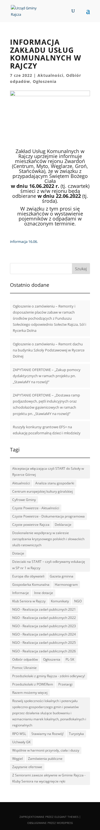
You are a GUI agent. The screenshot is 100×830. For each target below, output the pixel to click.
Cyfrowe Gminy (24, 499)
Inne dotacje (43, 592)
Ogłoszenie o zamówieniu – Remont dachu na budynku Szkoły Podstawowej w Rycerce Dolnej (48, 350)
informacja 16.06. (24, 241)
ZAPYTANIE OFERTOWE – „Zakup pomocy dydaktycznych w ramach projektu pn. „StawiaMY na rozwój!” (47, 375)
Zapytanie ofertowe (27, 767)
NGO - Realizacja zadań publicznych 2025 (44, 642)
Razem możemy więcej (30, 692)
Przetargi (65, 684)
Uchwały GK (21, 742)
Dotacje (18, 553)
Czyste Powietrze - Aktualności (35, 508)
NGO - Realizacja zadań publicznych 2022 (44, 617)
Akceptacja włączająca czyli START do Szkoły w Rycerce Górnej (48, 471)
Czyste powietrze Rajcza (30, 524)
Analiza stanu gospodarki (54, 483)
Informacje (20, 592)
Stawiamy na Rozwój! (47, 733)
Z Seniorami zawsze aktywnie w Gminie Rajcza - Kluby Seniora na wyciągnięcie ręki (49, 778)
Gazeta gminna (61, 576)
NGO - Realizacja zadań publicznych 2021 (44, 609)
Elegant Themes (66, 817)
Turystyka (76, 733)
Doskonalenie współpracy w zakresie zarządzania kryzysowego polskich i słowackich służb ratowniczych (48, 538)
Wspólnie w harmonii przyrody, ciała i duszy (45, 750)
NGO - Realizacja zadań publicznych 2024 (44, 634)
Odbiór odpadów (25, 659)
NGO (78, 601)
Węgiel (17, 758)
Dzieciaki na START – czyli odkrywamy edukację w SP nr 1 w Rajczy (48, 564)
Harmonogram (66, 584)
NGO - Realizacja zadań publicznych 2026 (44, 651)
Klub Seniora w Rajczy (29, 601)
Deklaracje (63, 524)
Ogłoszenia (44, 81)
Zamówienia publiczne (45, 758)
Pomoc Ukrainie (24, 667)
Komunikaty (60, 601)
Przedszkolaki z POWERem (32, 684)
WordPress (65, 823)
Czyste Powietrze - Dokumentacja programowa (48, 516)
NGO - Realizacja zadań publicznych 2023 (44, 626)
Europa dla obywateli (28, 576)
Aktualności (50, 75)
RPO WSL (19, 733)
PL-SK (70, 659)
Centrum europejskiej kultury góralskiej (42, 491)
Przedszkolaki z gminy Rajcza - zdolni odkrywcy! (48, 676)
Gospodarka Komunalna (30, 584)
